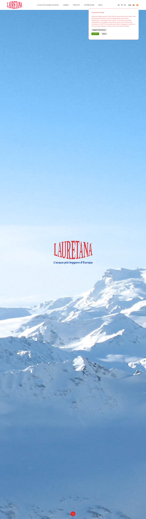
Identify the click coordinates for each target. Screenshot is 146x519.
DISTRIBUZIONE (89, 5)
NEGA (104, 34)
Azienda (66, 5)
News (100, 5)
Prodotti (76, 5)
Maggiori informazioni (99, 30)
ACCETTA (95, 34)
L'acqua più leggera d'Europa (48, 5)
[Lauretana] (15, 5)
